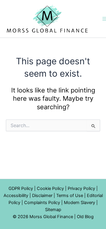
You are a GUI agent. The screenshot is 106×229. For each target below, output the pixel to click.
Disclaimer (42, 195)
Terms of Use (69, 195)
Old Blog (85, 216)
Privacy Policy (81, 188)
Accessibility (16, 195)
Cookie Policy (50, 188)
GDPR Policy (21, 188)
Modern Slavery (79, 202)
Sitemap (53, 209)
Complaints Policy (42, 202)
